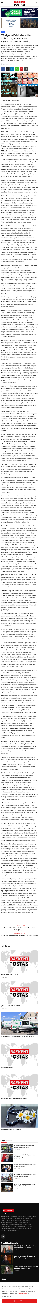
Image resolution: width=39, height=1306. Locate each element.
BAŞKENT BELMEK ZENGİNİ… (11, 1129)
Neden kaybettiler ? (8, 1067)
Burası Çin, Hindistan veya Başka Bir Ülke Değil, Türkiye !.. (19, 937)
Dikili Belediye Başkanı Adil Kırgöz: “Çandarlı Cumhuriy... (24, 1185)
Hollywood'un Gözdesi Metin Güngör (14, 1098)
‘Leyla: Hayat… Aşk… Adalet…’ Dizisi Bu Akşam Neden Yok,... (26, 1267)
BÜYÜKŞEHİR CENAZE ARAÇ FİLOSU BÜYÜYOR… (18, 1037)
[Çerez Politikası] (22, 1294)
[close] (36, 1284)
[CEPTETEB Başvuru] (19, 12)
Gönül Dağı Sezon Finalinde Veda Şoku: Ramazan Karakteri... (25, 1247)
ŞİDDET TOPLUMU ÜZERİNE (11, 1006)
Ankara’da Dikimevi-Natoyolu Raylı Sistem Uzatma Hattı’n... (25, 1175)
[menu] (2, 3)
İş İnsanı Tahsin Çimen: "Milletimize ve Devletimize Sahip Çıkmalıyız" (19, 929)
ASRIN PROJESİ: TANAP (9, 975)
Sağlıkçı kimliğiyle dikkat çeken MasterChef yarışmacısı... (24, 1257)
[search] (36, 3)
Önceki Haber (21, 925)
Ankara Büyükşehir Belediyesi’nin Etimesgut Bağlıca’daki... (24, 1146)
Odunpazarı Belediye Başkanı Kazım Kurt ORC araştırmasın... (25, 1156)
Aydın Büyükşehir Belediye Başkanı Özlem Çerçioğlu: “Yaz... (25, 1165)
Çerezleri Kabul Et (19, 1301)
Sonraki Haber (18, 933)
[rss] (3, 1236)
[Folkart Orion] (19, 23)
